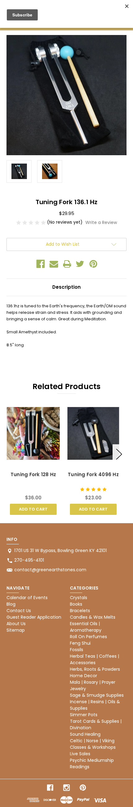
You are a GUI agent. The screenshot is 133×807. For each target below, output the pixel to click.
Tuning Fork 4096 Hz (93, 474)
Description (66, 287)
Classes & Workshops (93, 747)
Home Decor (83, 676)
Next (119, 453)
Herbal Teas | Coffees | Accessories (94, 659)
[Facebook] (40, 264)
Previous (8, 453)
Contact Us (18, 610)
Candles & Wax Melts (92, 617)
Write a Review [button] (101, 222)
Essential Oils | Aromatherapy (85, 627)
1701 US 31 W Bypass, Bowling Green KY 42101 (60, 550)
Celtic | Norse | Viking (92, 741)
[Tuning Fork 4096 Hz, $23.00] (93, 433)
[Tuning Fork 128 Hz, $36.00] (33, 433)
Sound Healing (85, 734)
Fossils (76, 650)
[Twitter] (80, 264)
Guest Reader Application (33, 617)
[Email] (53, 264)
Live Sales (80, 754)
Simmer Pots (83, 715)
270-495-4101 (29, 560)
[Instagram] (66, 787)
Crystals (78, 597)
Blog (10, 604)
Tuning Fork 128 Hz (33, 474)
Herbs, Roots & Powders (95, 669)
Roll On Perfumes (88, 637)
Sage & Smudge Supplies (97, 695)
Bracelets (80, 610)
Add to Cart (33, 509)
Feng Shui (80, 643)
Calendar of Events (27, 597)
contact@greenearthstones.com (50, 570)
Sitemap (15, 630)
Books (76, 604)
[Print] (67, 264)
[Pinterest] (93, 264)
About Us (16, 624)
